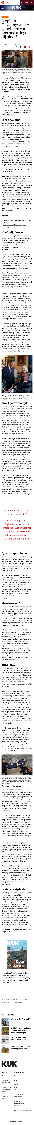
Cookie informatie (5, 1080)
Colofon (3, 1078)
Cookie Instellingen (6, 1082)
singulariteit (25, 268)
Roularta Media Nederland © (17, 1121)
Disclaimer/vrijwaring (6, 1087)
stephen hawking (7, 1002)
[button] (27, 2)
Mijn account (17, 1080)
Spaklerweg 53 (17, 1089)
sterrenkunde (18, 1002)
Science (5, 16)
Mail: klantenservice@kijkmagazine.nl (22, 1110)
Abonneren (16, 1075)
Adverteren (4, 1075)
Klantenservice (17, 1101)
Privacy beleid (4, 1085)
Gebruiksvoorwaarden (6, 1091)
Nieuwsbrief (16, 1078)
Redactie (15, 1087)
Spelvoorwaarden (5, 1094)
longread (15, 999)
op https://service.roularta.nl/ (20, 1108)
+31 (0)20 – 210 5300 (18, 1094)
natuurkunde (24, 999)
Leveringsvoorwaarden (6, 1089)
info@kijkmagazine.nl (19, 1096)
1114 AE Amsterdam (18, 1092)
